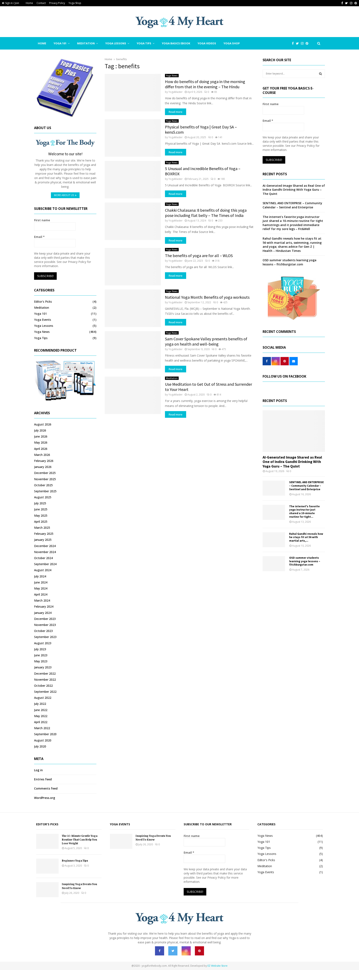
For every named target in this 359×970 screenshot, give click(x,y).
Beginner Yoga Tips (75, 860)
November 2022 (45, 679)
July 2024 (40, 576)
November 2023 (45, 625)
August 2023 (42, 643)
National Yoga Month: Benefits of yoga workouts (207, 297)
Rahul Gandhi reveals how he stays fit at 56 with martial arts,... (306, 537)
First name (42, 220)
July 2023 (40, 649)
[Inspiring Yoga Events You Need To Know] (47, 889)
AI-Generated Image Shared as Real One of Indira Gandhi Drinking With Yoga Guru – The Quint (294, 190)
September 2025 (45, 491)
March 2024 (42, 600)
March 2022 (42, 728)
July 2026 (40, 430)
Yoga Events (42, 320)
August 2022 (42, 698)
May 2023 (40, 661)
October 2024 (43, 558)
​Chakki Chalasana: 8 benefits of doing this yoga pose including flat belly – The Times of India (206, 213)
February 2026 (43, 461)
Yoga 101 (60, 43)
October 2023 (43, 631)
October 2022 (43, 686)
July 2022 (40, 704)
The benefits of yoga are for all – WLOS (199, 255)
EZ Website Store (217, 966)
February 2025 (43, 534)
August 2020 (42, 740)
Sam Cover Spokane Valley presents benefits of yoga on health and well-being (206, 341)
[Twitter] (298, 43)
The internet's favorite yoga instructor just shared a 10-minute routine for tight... (304, 512)
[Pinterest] (308, 43)
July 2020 (40, 746)
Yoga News (172, 75)
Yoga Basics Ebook (176, 43)
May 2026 (40, 442)
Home (29, 3)
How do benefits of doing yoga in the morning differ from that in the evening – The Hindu (205, 84)
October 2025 (43, 485)
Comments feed (46, 788)
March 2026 (42, 455)
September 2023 (45, 637)
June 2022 (40, 710)
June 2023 (40, 655)
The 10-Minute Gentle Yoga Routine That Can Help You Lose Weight (79, 839)
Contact (41, 3)
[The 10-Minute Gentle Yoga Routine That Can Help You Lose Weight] (47, 841)
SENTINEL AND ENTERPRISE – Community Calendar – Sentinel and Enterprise (292, 205)
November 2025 (45, 479)
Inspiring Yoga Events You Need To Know (79, 885)
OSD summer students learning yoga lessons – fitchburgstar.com (289, 262)
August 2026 (42, 424)
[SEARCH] (320, 74)
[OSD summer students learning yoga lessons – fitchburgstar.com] (274, 563)
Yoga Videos (207, 43)
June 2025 (40, 509)
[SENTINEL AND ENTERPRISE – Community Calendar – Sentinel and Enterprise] (274, 488)
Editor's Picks (43, 301)
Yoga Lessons (115, 43)
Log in (38, 770)
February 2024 (43, 606)
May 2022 (40, 716)
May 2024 (40, 588)
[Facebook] (294, 43)
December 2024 (45, 546)
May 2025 (40, 515)
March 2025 (42, 528)
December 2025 (45, 473)
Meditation (86, 43)
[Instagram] (303, 43)
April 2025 (40, 522)
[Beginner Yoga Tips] (47, 866)
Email (39, 237)
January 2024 (43, 613)
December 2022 (45, 673)
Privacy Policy (57, 3)
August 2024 (42, 570)
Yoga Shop (75, 3)
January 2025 (43, 540)
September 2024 (45, 564)
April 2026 (40, 449)
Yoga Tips (144, 43)
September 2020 (45, 734)
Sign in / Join (12, 3)
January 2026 (43, 467)
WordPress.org (44, 798)
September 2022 (45, 692)
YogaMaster (175, 92)
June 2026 (40, 436)
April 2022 (40, 722)
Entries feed (43, 779)
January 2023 (43, 667)
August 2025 (42, 497)
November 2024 (45, 552)
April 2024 (40, 594)
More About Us (64, 195)
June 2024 (40, 582)
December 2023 (45, 619)
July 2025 (40, 503)
